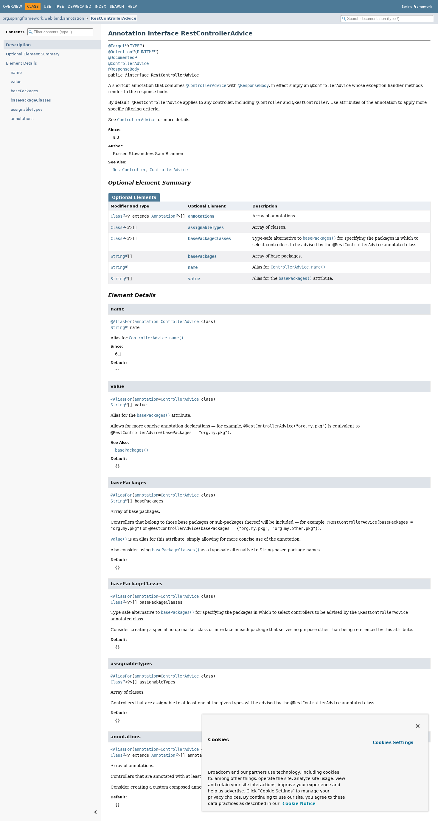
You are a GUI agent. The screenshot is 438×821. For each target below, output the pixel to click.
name (16, 72)
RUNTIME (145, 51)
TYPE (134, 45)
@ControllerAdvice (128, 63)
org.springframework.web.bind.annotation (43, 18)
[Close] (417, 726)
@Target (116, 45)
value (16, 81)
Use (47, 6)
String (118, 256)
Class (116, 216)
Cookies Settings (393, 742)
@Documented (121, 57)
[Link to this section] (195, 183)
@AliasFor (121, 321)
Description (18, 45)
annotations (22, 118)
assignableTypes (27, 109)
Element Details (21, 63)
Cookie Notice (298, 803)
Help (132, 6)
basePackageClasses (31, 100)
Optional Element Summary (33, 54)
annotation (146, 321)
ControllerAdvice (180, 321)
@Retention (120, 51)
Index (100, 6)
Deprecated (79, 6)
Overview (12, 6)
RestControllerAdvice (113, 18)
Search (117, 6)
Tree (59, 6)
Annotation (163, 216)
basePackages (24, 91)
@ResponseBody (123, 69)
